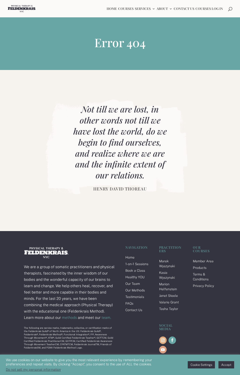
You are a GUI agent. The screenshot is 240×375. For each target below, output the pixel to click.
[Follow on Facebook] (172, 340)
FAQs (129, 303)
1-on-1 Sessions (136, 264)
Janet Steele (168, 296)
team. (106, 317)
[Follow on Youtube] (163, 349)
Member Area (203, 261)
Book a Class (135, 270)
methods (69, 317)
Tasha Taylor (168, 309)
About (162, 9)
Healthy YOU (135, 277)
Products (199, 268)
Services (143, 9)
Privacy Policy (203, 286)
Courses (126, 9)
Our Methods (135, 290)
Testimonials (134, 297)
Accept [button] (226, 365)
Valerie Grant (169, 302)
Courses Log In (209, 9)
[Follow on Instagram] (163, 340)
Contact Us (184, 9)
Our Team (132, 284)
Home (112, 9)
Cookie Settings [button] (201, 365)
